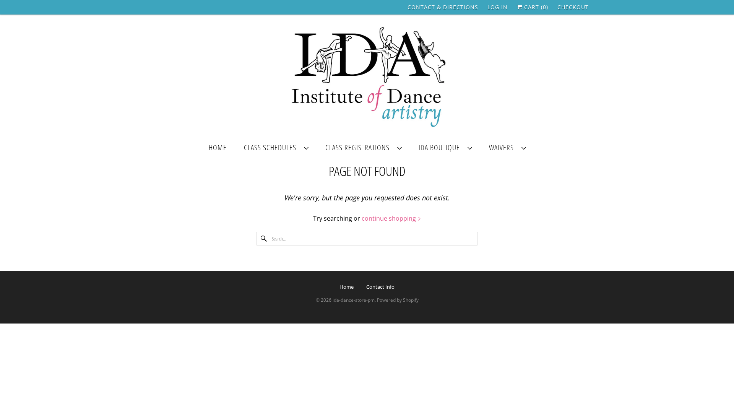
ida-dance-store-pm (354, 300)
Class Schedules (272, 147)
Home (218, 147)
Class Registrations (359, 147)
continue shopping (389, 218)
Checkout (573, 7)
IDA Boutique (441, 147)
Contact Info (380, 286)
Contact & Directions (443, 7)
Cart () (535, 7)
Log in (497, 7)
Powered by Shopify (398, 300)
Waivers (503, 147)
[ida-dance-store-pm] (367, 78)
